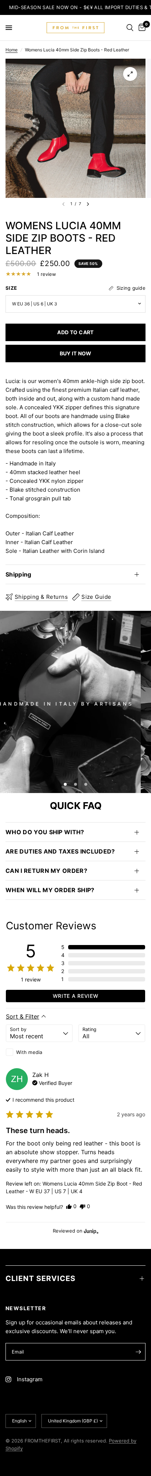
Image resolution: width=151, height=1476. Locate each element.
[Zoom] (130, 74)
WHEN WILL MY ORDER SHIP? (50, 890)
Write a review (76, 996)
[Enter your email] (138, 1351)
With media (29, 1052)
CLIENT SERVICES (40, 1278)
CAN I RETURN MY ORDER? (46, 870)
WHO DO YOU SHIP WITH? (44, 832)
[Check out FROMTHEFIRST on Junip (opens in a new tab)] (90, 1231)
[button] (103, 947)
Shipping (18, 574)
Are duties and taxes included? (60, 851)
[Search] (130, 27)
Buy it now (76, 353)
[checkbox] (39, 1052)
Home (11, 49)
